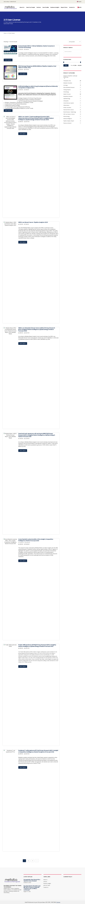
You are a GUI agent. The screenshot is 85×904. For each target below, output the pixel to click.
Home (5, 33)
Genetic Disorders (67, 107)
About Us (22, 7)
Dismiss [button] (58, 902)
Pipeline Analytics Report (68, 120)
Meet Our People (30, 7)
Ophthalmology (66, 98)
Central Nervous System (68, 103)
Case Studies (45, 7)
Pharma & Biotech (67, 123)
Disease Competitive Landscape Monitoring (70, 76)
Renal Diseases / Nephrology (69, 112)
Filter (66, 65)
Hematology (66, 91)
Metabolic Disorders (67, 83)
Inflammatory (66, 105)
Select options (8, 60)
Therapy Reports (67, 89)
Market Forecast (67, 94)
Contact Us (72, 7)
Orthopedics (66, 100)
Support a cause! (72, 1)
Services (39, 7)
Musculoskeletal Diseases (69, 87)
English (79, 1)
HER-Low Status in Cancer (69, 114)
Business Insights (55, 7)
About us (45, 879)
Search (80, 51)
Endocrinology (66, 116)
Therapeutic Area (67, 80)
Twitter (73, 1)
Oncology (65, 85)
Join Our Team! (46, 885)
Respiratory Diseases (68, 96)
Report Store (64, 7)
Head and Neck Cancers (68, 109)
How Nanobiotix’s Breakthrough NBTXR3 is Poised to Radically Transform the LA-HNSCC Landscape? (32, 888)
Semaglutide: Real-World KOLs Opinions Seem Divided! (32, 880)
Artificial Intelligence (67, 118)
